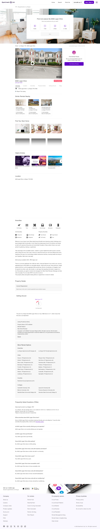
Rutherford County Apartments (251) (26, 381)
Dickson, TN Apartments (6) (24, 371)
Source (19, 336)
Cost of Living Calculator (34, 506)
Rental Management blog (58, 515)
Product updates (7, 509)
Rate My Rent (31, 503)
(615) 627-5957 (18, 82)
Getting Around (52, 86)
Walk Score (38, 299)
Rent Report (30, 515)
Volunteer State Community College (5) (48, 392)
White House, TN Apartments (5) (25, 369)
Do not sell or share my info (83, 509)
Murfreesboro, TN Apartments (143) (47, 369)
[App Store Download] (26, 488)
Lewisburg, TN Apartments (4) (25, 374)
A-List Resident (56, 512)
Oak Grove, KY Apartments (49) (46, 360)
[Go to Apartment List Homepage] (8, 2)
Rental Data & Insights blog (59, 518)
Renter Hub (30, 499)
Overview (18, 85)
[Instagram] (21, 526)
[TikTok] (25, 526)
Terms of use (79, 503)
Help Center (55, 521)
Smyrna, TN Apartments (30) (24, 358)
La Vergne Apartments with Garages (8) (27, 351)
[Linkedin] (7, 526)
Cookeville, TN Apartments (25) (46, 371)
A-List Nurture (55, 509)
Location (25, 86)
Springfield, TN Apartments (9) (46, 374)
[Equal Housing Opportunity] (4, 526)
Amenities (32, 86)
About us (5, 499)
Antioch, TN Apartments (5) (24, 360)
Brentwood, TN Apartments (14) (25, 364)
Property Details (42, 86)
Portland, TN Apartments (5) (45, 364)
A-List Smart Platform (57, 503)
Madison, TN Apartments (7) (45, 367)
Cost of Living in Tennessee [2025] (38, 166)
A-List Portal (55, 499)
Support (5, 515)
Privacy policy (80, 499)
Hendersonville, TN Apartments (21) (47, 362)
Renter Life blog (31, 512)
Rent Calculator (31, 509)
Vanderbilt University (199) (24, 387)
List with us (77, 2)
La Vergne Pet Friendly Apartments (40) (48, 351)
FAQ (4, 518)
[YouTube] (18, 526)
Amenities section (40, 421)
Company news (7, 506)
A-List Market (55, 506)
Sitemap (5, 521)
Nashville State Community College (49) (27, 392)
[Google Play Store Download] (35, 488)
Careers (5, 503)
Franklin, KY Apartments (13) (24, 367)
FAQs (60, 86)
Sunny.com (6, 512)
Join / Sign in (89, 2)
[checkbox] (35, 27)
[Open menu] (96, 2)
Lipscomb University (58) (44, 387)
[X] (14, 526)
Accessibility (79, 506)
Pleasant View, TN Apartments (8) (46, 358)
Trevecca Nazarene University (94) (47, 390)
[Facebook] (11, 526)
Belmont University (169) (23, 390)
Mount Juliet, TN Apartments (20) (25, 362)
